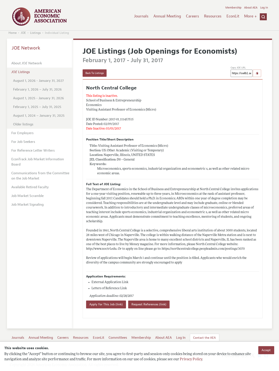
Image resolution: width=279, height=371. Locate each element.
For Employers (22, 133)
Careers (192, 16)
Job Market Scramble (27, 196)
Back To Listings (94, 73)
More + (250, 16)
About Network (26, 63)
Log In (264, 7)
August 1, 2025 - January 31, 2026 (38, 98)
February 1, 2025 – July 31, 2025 (37, 107)
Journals (141, 16)
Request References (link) (148, 304)
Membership (233, 7)
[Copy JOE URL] (257, 73)
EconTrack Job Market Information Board (37, 162)
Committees (118, 337)
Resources (212, 16)
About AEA (250, 7)
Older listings (23, 124)
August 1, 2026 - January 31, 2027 (38, 81)
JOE (23, 33)
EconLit (232, 16)
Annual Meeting (167, 16)
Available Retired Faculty (30, 187)
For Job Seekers (23, 142)
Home (13, 33)
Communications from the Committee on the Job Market (40, 176)
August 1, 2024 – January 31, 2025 (39, 115)
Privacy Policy (191, 359)
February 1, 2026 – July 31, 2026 (37, 89)
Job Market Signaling (27, 204)
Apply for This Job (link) (106, 304)
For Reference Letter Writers (33, 150)
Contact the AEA (204, 338)
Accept (266, 350)
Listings (35, 33)
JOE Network (26, 48)
